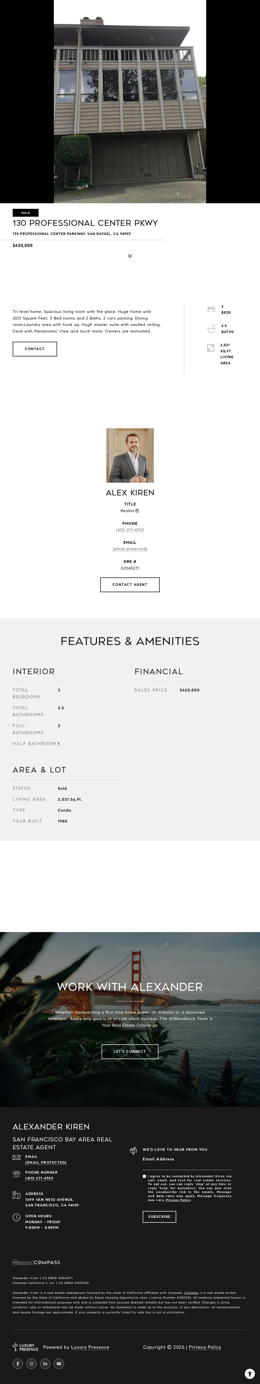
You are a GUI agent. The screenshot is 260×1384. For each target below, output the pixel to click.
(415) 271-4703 (130, 529)
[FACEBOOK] (18, 1364)
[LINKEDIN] (45, 1364)
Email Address (158, 1159)
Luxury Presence (90, 1347)
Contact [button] (35, 349)
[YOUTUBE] (59, 1364)
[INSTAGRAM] (31, 1364)
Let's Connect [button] (130, 1051)
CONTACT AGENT (130, 585)
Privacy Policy (178, 1200)
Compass (191, 1293)
